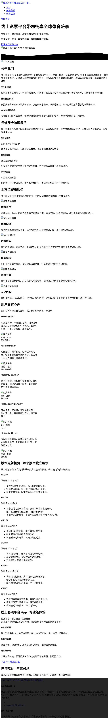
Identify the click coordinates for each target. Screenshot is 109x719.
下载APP (14, 44)
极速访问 (5, 44)
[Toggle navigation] (30, 3)
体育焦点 (10, 14)
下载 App (5, 662)
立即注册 (24, 3)
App (8, 7)
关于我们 (10, 10)
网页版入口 (15, 662)
